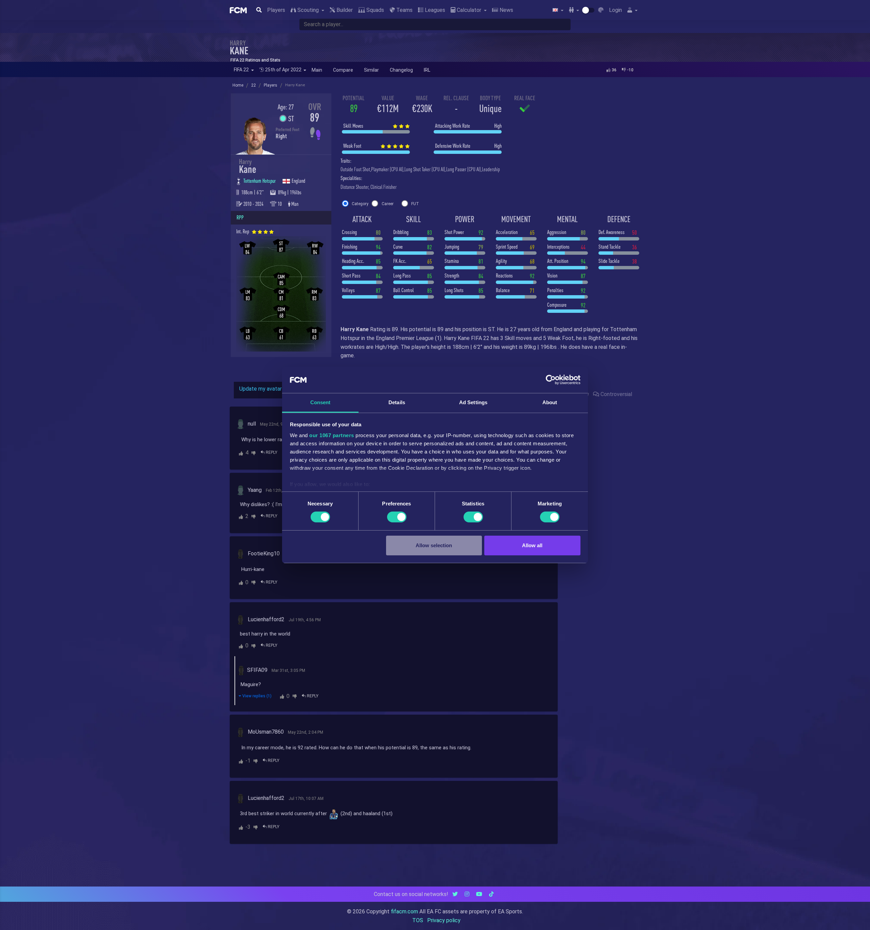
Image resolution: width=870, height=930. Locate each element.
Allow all (532, 545)
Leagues (434, 10)
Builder (344, 10)
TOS (417, 920)
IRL (427, 70)
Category (360, 203)
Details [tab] (396, 402)
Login (615, 10)
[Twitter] (455, 894)
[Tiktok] (491, 894)
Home (237, 85)
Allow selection (434, 545)
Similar (371, 70)
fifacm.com (404, 911)
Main (317, 70)
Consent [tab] (320, 402)
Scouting (308, 10)
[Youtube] (479, 894)
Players (276, 10)
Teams (404, 10)
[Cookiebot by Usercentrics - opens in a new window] (550, 380)
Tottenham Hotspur (260, 181)
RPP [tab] (240, 217)
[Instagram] (467, 894)
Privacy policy (443, 920)
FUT (415, 203)
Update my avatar (260, 389)
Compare (343, 70)
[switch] (396, 517)
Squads (374, 10)
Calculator (469, 10)
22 (253, 85)
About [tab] (549, 402)
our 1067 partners (331, 435)
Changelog (401, 70)
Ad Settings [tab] (473, 402)
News (505, 10)
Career (388, 203)
